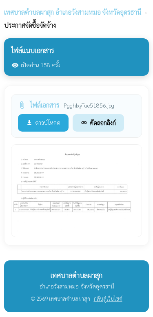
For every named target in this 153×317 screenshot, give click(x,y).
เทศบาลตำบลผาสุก (73, 12)
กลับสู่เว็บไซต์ (108, 298)
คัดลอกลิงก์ (98, 122)
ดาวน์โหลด (43, 122)
